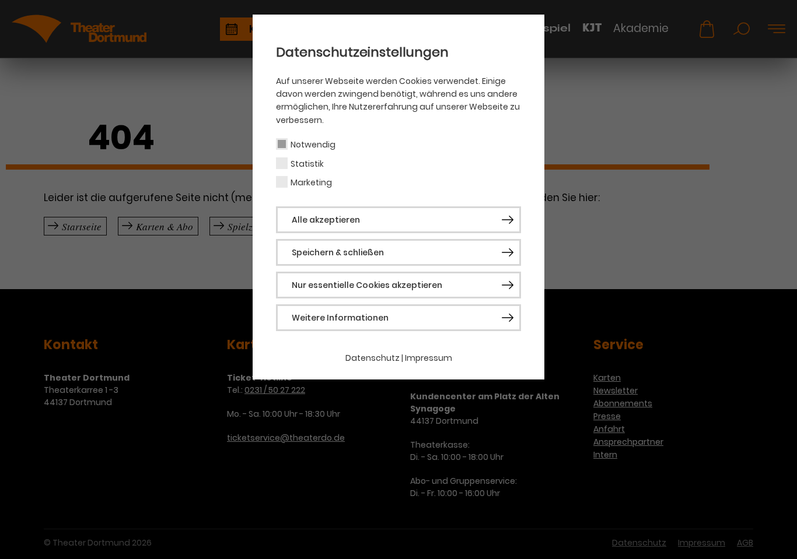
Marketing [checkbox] (311, 182)
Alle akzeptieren (326, 220)
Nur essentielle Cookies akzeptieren (367, 285)
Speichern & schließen (338, 252)
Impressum (428, 358)
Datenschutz (372, 358)
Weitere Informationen (340, 318)
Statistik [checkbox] (307, 164)
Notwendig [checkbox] (313, 144)
